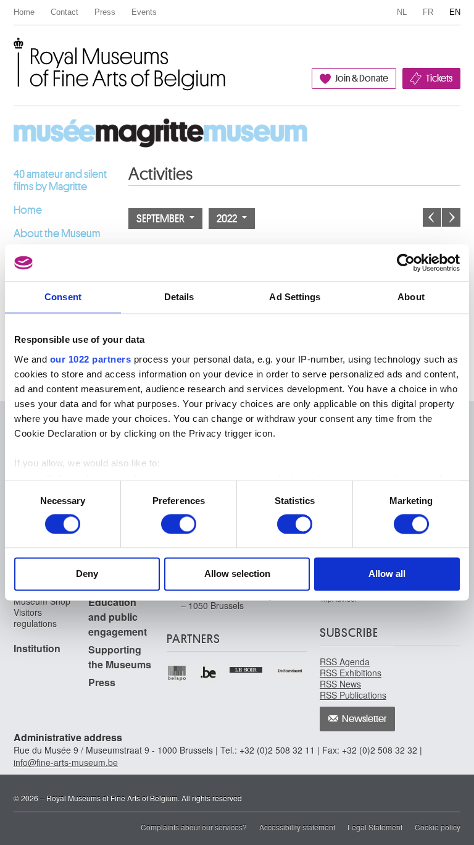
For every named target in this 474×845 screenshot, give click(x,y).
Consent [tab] (62, 297)
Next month (451, 217)
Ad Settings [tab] (294, 297)
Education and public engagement (117, 617)
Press (104, 12)
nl (402, 12)
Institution (37, 648)
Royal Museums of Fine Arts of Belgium (13, 51)
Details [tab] (179, 297)
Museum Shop (42, 601)
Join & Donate (361, 78)
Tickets (439, 78)
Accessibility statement (297, 827)
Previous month (432, 217)
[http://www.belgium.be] (209, 673)
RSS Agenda (345, 661)
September (161, 218)
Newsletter (364, 719)
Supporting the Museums (119, 656)
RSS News (340, 683)
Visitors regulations (35, 618)
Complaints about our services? (194, 827)
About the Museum (57, 233)
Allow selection (237, 574)
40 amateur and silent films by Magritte (60, 180)
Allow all (386, 574)
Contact (64, 12)
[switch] (178, 524)
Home (24, 12)
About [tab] (411, 297)
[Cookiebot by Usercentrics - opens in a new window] (406, 262)
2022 (228, 218)
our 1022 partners (90, 359)
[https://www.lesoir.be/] (247, 668)
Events (144, 12)
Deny (87, 574)
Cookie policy (437, 827)
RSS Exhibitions (350, 672)
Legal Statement (374, 827)
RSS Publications (353, 694)
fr (428, 12)
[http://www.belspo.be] (177, 673)
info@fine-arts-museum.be (66, 762)
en (454, 12)
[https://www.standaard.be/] (290, 671)
